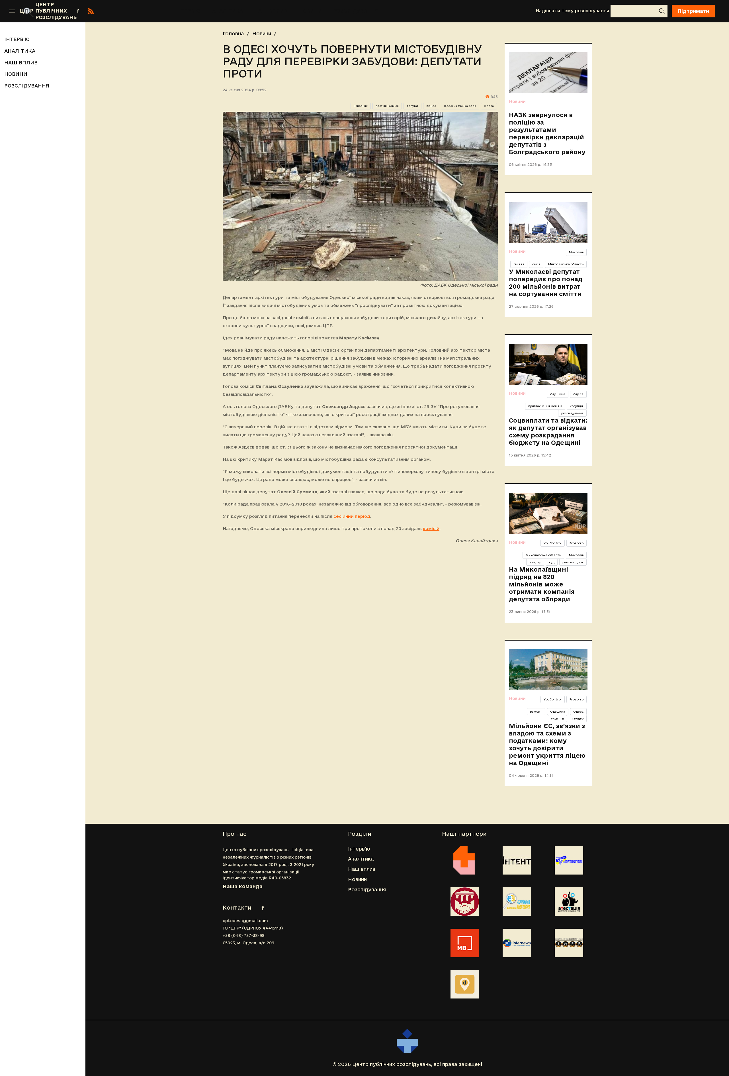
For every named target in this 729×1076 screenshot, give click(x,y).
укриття (557, 718)
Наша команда (243, 886)
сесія (536, 264)
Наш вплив (271, 10)
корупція (576, 406)
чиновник (361, 106)
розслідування (572, 413)
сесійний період (351, 516)
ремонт (536, 711)
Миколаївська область (565, 264)
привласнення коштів (545, 406)
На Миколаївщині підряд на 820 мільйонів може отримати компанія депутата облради (542, 584)
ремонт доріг (572, 562)
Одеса (489, 106)
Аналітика (227, 10)
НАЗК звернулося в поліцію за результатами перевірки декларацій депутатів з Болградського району (547, 133)
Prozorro (576, 543)
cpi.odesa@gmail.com (245, 920)
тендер (535, 562)
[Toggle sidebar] (12, 11)
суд (551, 562)
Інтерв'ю (187, 10)
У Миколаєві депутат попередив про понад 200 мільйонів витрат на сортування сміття (545, 282)
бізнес (431, 106)
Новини (310, 10)
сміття (518, 264)
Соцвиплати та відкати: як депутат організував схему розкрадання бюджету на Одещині (548, 431)
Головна (233, 33)
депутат (412, 106)
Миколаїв (576, 252)
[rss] (91, 11)
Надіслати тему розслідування (572, 10)
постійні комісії (387, 106)
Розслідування (355, 10)
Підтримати (693, 11)
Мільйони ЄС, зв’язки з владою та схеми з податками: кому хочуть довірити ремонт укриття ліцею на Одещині (547, 744)
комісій (431, 528)
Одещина (557, 394)
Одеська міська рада (460, 106)
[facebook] (78, 11)
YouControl (553, 543)
